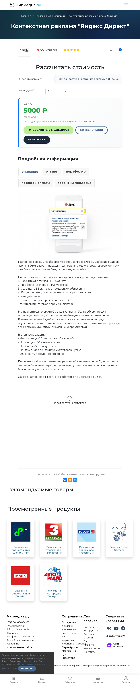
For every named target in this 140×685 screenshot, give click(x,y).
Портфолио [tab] (76, 171)
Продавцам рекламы (69, 624)
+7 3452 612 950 (16, 625)
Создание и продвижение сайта (19, 645)
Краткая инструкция (91, 628)
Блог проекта (89, 643)
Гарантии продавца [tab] (75, 183)
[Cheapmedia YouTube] (116, 629)
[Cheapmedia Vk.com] (109, 629)
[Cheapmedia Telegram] (123, 629)
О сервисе (91, 619)
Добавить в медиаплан (50, 130)
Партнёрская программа (70, 649)
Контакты (90, 651)
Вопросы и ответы (90, 636)
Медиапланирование (70, 643)
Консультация (91, 130)
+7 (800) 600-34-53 (18, 622)
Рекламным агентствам (69, 631)
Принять (27, 668)
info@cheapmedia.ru (19, 629)
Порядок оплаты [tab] (36, 183)
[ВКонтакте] (65, 480)
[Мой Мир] (75, 480)
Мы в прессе (92, 648)
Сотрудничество (70, 616)
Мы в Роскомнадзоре (20, 640)
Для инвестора (68, 656)
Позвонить (36, 139)
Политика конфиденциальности (20, 635)
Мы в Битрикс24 (115, 635)
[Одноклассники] (70, 480)
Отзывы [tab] (52, 171)
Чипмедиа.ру (18, 616)
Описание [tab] (30, 171)
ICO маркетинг (68, 638)
